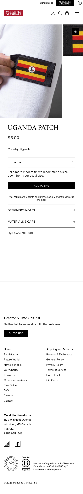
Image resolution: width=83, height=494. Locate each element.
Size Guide (10, 385)
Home (7, 349)
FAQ (6, 390)
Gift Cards (52, 380)
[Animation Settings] (80, 3)
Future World (11, 359)
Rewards (9, 375)
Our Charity (11, 370)
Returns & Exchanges (59, 354)
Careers (9, 395)
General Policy (55, 359)
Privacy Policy (54, 365)
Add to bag (41, 186)
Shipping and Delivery (59, 349)
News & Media (13, 365)
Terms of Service (56, 370)
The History (11, 354)
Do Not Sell (53, 375)
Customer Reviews (15, 380)
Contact (8, 400)
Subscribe (16, 333)
